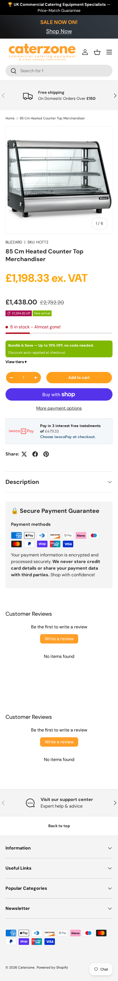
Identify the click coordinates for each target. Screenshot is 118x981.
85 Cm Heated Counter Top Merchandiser (52, 118)
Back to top (59, 825)
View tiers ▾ (16, 361)
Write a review (59, 639)
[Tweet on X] (24, 454)
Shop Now (59, 31)
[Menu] (109, 52)
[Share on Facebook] (35, 454)
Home (10, 118)
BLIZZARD (13, 242)
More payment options (59, 408)
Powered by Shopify (52, 967)
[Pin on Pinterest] (46, 454)
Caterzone (26, 967)
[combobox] (59, 71)
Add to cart (79, 377)
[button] (97, 52)
